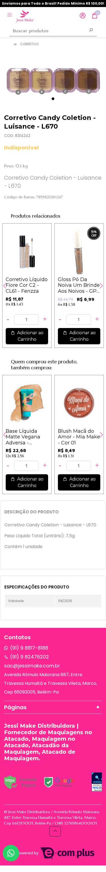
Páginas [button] (15, 707)
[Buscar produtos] (91, 31)
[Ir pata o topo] (55, 831)
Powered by (28, 853)
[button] (83, 16)
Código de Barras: (19, 197)
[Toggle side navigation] (10, 15)
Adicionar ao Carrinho (29, 336)
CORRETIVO (29, 44)
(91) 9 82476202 (29, 656)
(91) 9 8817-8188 (29, 647)
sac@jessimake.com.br (32, 665)
